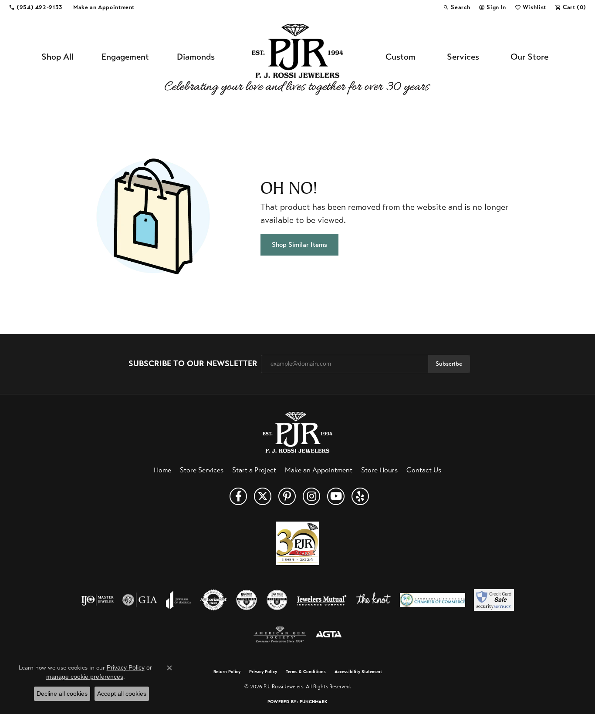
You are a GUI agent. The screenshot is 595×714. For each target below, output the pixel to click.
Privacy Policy (263, 672)
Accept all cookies (121, 693)
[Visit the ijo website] (97, 600)
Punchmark (314, 701)
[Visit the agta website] (328, 635)
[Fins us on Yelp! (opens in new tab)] (360, 496)
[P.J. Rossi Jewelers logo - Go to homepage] (297, 57)
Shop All (57, 56)
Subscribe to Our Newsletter (192, 363)
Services (463, 56)
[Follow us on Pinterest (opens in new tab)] (287, 496)
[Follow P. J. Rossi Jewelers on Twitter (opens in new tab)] (262, 496)
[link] (36, 7)
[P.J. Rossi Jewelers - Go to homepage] (297, 431)
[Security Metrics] (494, 600)
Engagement (125, 56)
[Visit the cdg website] (246, 600)
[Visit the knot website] (373, 600)
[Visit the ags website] (280, 635)
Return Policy (226, 672)
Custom (400, 56)
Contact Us (423, 470)
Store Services (201, 470)
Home (162, 470)
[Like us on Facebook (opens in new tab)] (238, 496)
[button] (456, 7)
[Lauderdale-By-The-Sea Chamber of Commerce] (432, 600)
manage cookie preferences (84, 676)
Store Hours (379, 470)
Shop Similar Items (299, 244)
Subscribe (449, 363)
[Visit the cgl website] (277, 600)
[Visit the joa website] (178, 600)
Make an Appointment (318, 470)
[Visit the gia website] (139, 600)
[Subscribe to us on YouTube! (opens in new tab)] (336, 496)
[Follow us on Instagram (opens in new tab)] (311, 496)
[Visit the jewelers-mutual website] (322, 600)
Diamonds (196, 56)
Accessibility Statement (358, 672)
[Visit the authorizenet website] (213, 600)
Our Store (529, 56)
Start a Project (254, 470)
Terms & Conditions (306, 672)
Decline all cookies (62, 693)
